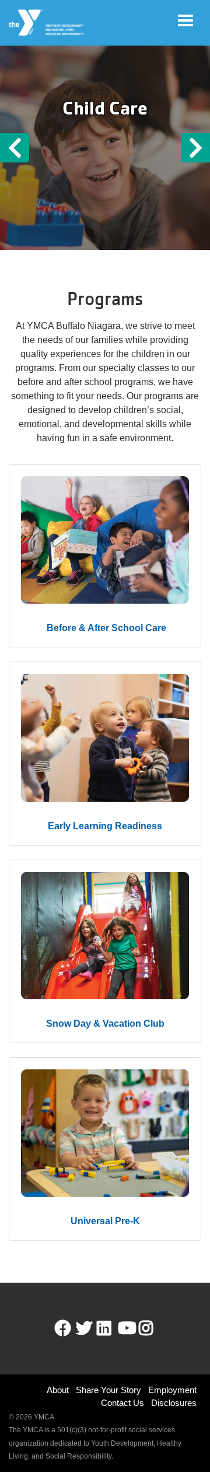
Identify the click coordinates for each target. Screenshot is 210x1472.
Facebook (63, 1328)
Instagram (154, 1328)
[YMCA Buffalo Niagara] (47, 22)
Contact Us (122, 1403)
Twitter (84, 1328)
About (58, 1390)
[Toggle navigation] (185, 20)
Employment (172, 1390)
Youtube (126, 1328)
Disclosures (174, 1403)
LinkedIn (112, 1328)
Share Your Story (108, 1390)
